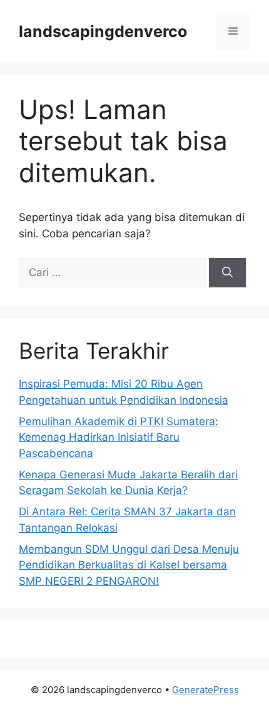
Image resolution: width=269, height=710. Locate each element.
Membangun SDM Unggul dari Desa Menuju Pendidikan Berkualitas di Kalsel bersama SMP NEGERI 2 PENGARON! (129, 565)
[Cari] (227, 273)
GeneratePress (205, 690)
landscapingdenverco (103, 31)
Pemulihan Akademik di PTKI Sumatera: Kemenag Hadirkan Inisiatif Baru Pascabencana (118, 437)
